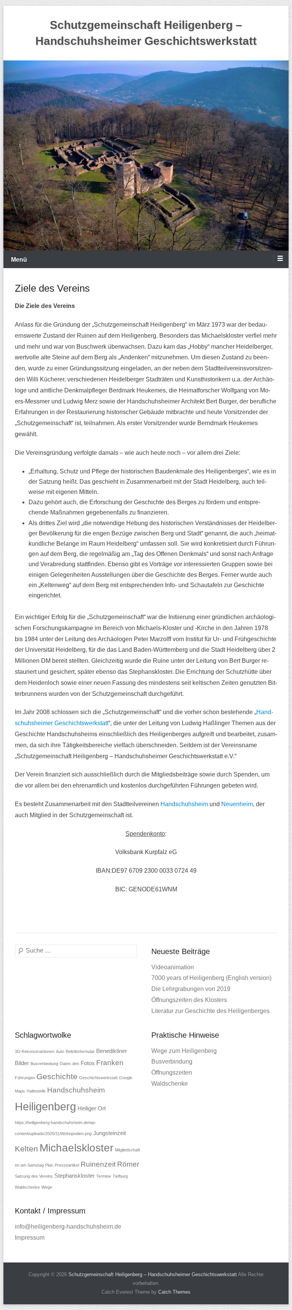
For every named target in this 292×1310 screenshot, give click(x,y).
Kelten (26, 1148)
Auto (60, 1051)
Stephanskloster (74, 1175)
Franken (110, 1063)
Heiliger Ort (92, 1108)
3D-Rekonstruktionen (34, 1051)
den (75, 1063)
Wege (46, 1187)
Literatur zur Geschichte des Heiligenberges (210, 1011)
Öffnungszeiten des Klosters (189, 1000)
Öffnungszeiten (171, 1072)
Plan (49, 1165)
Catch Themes (174, 1292)
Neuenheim (237, 804)
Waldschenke (27, 1187)
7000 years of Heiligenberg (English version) (211, 978)
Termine (103, 1176)
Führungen (25, 1077)
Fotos (88, 1063)
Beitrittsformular (80, 1051)
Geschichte (57, 1076)
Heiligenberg (45, 1106)
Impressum (29, 1237)
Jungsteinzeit (109, 1133)
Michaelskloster (76, 1148)
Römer (128, 1164)
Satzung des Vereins (34, 1176)
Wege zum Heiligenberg (184, 1051)
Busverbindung (44, 1063)
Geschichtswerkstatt (98, 1077)
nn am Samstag (29, 1165)
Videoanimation (172, 967)
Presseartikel (67, 1165)
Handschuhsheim (184, 804)
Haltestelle (36, 1091)
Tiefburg (120, 1176)
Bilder (22, 1063)
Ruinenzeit (98, 1164)
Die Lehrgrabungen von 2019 (190, 989)
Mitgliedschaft (127, 1150)
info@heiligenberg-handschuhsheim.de (68, 1226)
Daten (65, 1063)
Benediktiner (111, 1051)
